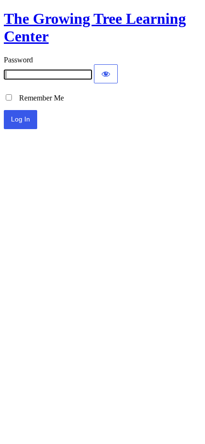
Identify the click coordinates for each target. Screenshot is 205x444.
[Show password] (106, 73)
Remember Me (38, 98)
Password (18, 60)
